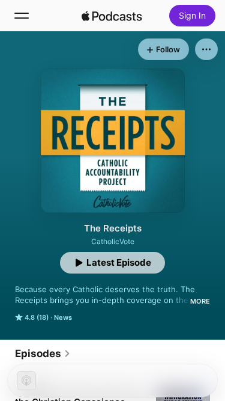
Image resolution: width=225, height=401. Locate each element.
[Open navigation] (21, 15)
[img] (112, 16)
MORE (200, 301)
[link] (43, 353)
